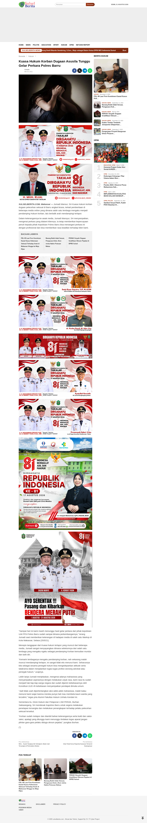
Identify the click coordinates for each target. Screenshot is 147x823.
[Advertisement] (73, 25)
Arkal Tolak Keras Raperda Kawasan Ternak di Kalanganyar (77, 744)
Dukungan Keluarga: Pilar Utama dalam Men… (114, 177)
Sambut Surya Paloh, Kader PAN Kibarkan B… (115, 204)
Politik (110, 200)
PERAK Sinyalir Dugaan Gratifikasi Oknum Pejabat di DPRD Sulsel (79, 241)
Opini (113, 165)
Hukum (96, 94)
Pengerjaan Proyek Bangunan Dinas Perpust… (114, 132)
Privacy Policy (59, 804)
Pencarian (90, 4)
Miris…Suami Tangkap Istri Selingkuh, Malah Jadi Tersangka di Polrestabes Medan (34, 744)
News (109, 103)
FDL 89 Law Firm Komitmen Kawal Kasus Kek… (110, 97)
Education (107, 165)
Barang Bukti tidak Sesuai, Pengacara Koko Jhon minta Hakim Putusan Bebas (55, 783)
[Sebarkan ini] (74, 70)
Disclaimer (40, 804)
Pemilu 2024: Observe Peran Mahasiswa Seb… (115, 186)
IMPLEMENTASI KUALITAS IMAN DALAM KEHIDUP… (115, 195)
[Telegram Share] (84, 70)
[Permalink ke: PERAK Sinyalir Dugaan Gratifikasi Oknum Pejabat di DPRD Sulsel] (80, 765)
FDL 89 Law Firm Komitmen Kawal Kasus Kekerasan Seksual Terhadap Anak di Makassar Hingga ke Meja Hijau (31, 243)
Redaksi (22, 804)
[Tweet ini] (79, 70)
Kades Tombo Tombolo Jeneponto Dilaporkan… (111, 124)
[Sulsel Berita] (27, 4)
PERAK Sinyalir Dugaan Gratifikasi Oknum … (111, 115)
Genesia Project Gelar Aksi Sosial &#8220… (114, 168)
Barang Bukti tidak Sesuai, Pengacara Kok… (112, 106)
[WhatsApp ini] (90, 70)
